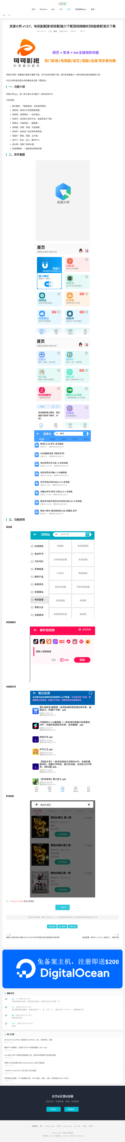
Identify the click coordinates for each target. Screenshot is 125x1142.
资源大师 (72, 926)
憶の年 (91, 1126)
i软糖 (62, 4)
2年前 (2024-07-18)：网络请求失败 (22, 1016)
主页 (33, 9)
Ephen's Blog (67, 1126)
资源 (92, 9)
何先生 (84, 1126)
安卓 (69, 9)
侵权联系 (71, 1109)
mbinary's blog (50, 1126)
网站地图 (70, 1133)
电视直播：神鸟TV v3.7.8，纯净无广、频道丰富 (100, 937)
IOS (61, 9)
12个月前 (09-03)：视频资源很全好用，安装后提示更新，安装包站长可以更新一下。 (36, 1000)
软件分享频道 (29, 901)
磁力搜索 (62, 926)
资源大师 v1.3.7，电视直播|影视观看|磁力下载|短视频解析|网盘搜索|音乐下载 (63, 26)
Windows (43, 9)
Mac (53, 9)
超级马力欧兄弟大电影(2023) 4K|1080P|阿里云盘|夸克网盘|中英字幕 (32, 937)
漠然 (41, 1126)
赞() (81, 31)
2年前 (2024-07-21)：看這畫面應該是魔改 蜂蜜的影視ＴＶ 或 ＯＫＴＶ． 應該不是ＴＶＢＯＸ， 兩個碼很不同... (48, 1008)
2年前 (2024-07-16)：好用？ (23, 1024)
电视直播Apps (80, 9)
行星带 (59, 1126)
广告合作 (53, 1109)
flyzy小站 (77, 1126)
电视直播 (51, 926)
